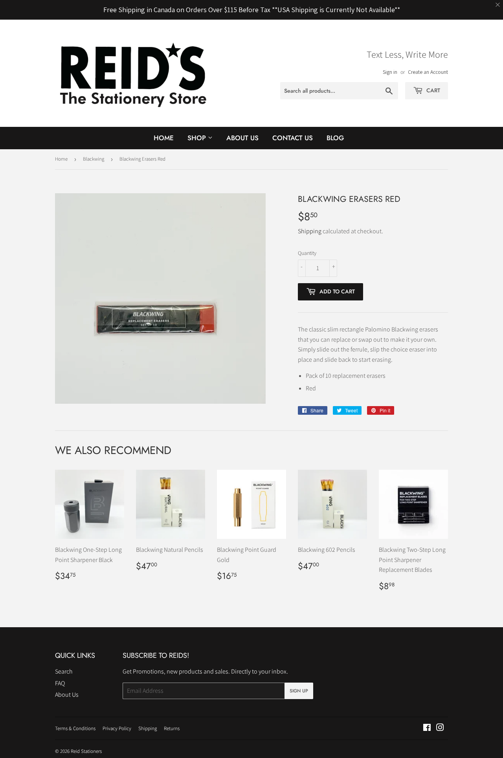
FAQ (60, 683)
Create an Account (428, 71)
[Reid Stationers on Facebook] (427, 728)
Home (164, 138)
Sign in (390, 71)
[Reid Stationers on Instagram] (440, 728)
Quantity (307, 252)
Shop (197, 138)
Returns (172, 728)
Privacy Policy (117, 728)
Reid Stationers (86, 751)
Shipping (309, 231)
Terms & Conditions (75, 728)
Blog (335, 138)
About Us (242, 138)
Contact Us (292, 138)
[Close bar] (498, 5)
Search (64, 671)
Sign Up (299, 690)
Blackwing (93, 159)
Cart (432, 90)
